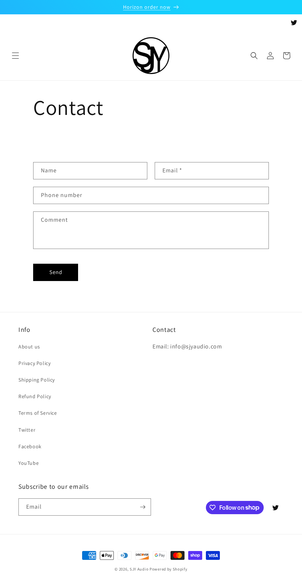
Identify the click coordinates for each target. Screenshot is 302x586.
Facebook (30, 446)
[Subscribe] (142, 507)
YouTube (28, 463)
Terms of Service (37, 413)
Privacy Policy (34, 363)
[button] (15, 56)
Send (55, 272)
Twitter (26, 430)
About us (29, 346)
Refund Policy (34, 396)
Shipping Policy (36, 379)
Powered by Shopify (168, 569)
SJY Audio (139, 569)
